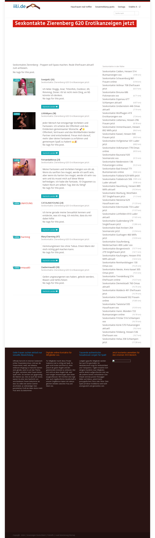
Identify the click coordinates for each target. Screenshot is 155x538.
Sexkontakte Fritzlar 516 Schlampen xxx (121, 319)
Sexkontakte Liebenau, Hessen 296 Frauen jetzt (121, 121)
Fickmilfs (50, 535)
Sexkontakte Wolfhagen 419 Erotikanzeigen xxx (121, 114)
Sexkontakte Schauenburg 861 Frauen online (121, 80)
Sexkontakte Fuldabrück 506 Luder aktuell (121, 181)
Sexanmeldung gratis (104, 7)
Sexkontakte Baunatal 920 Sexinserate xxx (121, 156)
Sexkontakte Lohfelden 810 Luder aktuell (121, 215)
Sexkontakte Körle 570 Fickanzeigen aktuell (121, 326)
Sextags (121, 7)
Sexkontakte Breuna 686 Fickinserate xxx (121, 94)
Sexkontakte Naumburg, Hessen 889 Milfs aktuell (121, 187)
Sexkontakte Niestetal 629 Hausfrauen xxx (121, 201)
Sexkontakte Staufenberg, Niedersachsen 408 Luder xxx (121, 243)
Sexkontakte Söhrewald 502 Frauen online (121, 299)
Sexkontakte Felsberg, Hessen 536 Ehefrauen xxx (121, 333)
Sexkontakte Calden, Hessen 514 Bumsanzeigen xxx (121, 73)
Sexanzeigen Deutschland (36, 535)
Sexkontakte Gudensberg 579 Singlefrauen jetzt (121, 222)
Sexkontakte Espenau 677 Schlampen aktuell (121, 101)
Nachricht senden (49, 107)
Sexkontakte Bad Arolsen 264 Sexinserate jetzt (121, 229)
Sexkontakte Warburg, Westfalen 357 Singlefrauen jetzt (121, 194)
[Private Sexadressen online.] (26, 7)
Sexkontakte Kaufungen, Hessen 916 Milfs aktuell (121, 257)
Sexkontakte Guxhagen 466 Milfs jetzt (121, 236)
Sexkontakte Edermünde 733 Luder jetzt (121, 208)
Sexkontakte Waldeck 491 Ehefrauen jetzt (121, 292)
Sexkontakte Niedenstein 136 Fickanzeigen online (121, 163)
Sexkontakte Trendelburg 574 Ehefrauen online (121, 278)
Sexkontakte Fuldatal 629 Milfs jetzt (121, 175)
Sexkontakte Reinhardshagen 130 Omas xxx (121, 264)
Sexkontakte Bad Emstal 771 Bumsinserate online (121, 170)
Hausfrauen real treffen (81, 7)
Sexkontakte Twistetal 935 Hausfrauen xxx (121, 306)
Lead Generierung (62, 535)
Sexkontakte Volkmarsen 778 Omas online (121, 149)
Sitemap (72, 535)
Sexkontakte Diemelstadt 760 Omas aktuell (121, 285)
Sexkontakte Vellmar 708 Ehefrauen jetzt (121, 87)
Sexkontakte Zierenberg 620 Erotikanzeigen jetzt (65, 82)
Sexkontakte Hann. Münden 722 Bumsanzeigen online (121, 313)
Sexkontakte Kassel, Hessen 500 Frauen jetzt (121, 135)
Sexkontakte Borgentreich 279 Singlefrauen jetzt (121, 250)
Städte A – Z (134, 7)
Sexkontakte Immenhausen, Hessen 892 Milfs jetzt (121, 128)
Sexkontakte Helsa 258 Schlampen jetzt (121, 340)
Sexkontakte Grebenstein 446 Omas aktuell (121, 108)
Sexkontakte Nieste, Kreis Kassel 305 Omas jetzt (121, 271)
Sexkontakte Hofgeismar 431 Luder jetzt (121, 142)
